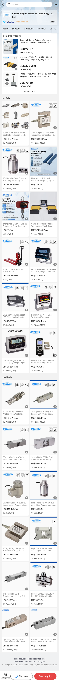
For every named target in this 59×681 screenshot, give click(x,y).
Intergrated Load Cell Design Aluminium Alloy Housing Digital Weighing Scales (15, 225)
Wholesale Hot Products (24, 661)
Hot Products (20, 658)
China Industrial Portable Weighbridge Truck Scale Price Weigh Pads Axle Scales (42, 225)
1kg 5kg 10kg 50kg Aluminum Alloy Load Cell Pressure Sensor (14, 595)
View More (28, 91)
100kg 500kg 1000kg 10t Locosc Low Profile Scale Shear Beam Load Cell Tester (43, 412)
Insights (41, 661)
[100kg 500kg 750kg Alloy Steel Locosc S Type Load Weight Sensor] (15, 531)
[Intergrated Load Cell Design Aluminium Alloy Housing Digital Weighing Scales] (15, 206)
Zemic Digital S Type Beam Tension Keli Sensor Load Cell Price (43, 134)
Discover (41, 28)
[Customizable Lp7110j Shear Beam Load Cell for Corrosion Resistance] (43, 622)
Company (29, 28)
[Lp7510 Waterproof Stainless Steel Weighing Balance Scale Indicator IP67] (43, 252)
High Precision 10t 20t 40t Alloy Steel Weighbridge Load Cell (43, 504)
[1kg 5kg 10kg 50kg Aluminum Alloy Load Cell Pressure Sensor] (15, 577)
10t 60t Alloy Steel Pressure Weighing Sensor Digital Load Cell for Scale (14, 179)
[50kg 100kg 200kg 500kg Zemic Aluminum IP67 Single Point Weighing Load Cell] (15, 440)
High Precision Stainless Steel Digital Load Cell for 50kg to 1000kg (42, 549)
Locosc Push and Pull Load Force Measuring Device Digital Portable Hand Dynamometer (42, 361)
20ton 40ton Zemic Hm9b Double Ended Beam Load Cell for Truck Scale (14, 134)
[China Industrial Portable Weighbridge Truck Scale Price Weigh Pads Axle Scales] (43, 206)
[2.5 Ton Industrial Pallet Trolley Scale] (15, 252)
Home (5, 28)
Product (16, 28)
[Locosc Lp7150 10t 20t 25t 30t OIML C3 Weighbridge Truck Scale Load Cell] (43, 577)
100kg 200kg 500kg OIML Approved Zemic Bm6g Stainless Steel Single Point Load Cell (42, 458)
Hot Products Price (36, 658)
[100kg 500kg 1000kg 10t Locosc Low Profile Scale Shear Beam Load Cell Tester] (43, 394)
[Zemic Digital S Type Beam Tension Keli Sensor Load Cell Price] (43, 115)
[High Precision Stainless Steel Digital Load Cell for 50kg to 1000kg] (43, 531)
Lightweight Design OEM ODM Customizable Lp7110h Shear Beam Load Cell (15, 640)
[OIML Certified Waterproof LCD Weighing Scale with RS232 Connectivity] (15, 298)
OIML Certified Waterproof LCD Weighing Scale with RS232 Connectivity (14, 316)
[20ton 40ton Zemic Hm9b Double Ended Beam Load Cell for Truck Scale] (15, 115)
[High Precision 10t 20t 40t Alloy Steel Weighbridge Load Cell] (43, 485)
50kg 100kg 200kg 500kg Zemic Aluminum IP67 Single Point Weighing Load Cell (15, 458)
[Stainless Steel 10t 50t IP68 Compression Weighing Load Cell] (15, 485)
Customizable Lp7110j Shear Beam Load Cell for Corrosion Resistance (43, 640)
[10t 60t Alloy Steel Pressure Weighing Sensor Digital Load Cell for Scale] (15, 161)
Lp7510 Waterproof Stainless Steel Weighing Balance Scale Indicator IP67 (43, 270)
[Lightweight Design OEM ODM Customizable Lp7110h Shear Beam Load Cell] (15, 622)
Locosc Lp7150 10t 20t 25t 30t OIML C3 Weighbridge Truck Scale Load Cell (42, 595)
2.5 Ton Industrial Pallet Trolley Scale (13, 270)
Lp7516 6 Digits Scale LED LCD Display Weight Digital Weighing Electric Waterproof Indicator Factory (15, 361)
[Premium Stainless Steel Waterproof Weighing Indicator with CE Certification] (43, 298)
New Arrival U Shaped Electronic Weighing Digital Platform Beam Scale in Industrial (42, 179)
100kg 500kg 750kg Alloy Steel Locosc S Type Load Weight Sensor (14, 549)
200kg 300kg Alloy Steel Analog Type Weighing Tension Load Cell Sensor (13, 412)
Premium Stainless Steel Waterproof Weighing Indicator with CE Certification (41, 316)
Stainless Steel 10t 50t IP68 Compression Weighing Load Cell (15, 504)
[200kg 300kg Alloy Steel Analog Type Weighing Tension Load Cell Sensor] (15, 394)
